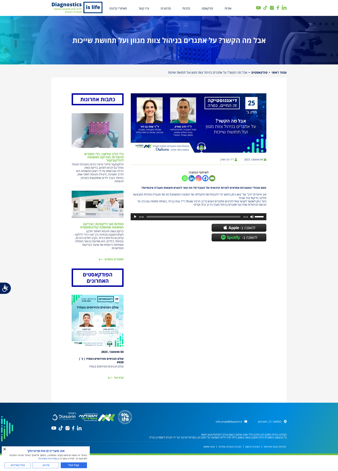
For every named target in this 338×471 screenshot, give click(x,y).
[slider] (260, 216)
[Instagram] (198, 178)
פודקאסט (207, 8)
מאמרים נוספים (114, 259)
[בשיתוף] (63, 417)
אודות (228, 8)
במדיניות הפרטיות (48, 458)
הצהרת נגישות (252, 446)
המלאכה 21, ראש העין (269, 421)
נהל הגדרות (18, 465)
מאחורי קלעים (118, 8)
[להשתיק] (252, 217)
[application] (198, 216)
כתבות (186, 8)
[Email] (212, 178)
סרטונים (166, 8)
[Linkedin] (192, 178)
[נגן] (135, 217)
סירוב (45, 465)
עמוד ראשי (279, 72)
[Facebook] (205, 178)
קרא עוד (119, 377)
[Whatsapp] (185, 178)
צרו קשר (144, 8)
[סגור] (4, 449)
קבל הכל (73, 465)
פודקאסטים (259, 72)
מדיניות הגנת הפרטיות (275, 446)
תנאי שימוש (209, 446)
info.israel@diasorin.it (229, 421)
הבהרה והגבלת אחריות (230, 446)
